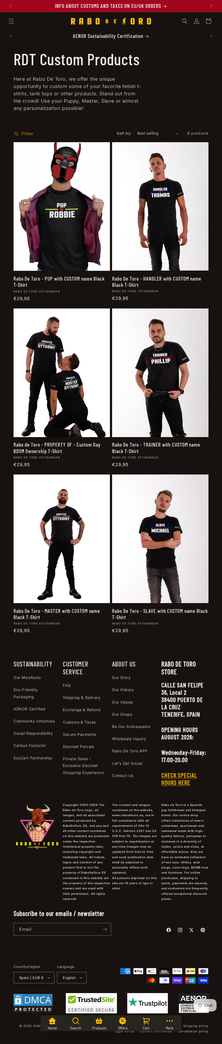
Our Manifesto (27, 677)
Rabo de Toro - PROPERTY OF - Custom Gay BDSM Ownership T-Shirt (57, 447)
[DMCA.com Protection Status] (33, 1004)
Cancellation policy (193, 1031)
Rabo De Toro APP (130, 751)
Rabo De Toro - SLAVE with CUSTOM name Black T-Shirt (160, 614)
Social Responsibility (33, 733)
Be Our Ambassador (131, 726)
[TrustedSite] (91, 1004)
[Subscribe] (105, 929)
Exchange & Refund (81, 709)
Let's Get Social (127, 763)
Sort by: (124, 133)
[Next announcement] (211, 6)
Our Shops (122, 714)
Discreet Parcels (78, 746)
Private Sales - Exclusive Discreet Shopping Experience (83, 765)
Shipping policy (196, 1026)
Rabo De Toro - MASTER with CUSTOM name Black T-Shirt (57, 614)
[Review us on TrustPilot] (147, 1011)
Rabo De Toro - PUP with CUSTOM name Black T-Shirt (59, 281)
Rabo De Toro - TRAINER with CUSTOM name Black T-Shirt (156, 447)
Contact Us (122, 775)
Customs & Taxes (79, 722)
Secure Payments (79, 734)
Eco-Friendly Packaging (26, 693)
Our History (123, 689)
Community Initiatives (34, 721)
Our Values (122, 702)
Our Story (121, 677)
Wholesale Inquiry (129, 738)
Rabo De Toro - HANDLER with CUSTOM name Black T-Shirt (156, 281)
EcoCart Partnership (33, 758)
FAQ (67, 685)
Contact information (156, 1031)
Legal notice (124, 1031)
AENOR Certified (29, 709)
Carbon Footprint (30, 745)
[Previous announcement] (11, 6)
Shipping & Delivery (81, 697)
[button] (11, 21)
